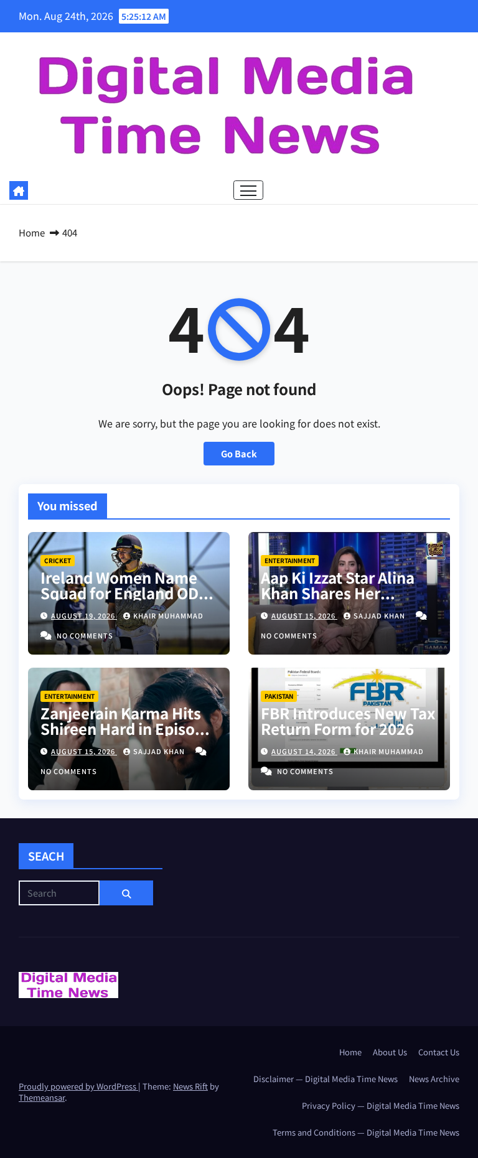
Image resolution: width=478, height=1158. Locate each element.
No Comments (85, 635)
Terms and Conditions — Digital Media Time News (366, 1132)
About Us (390, 1052)
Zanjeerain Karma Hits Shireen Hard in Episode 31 (126, 728)
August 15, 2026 (304, 615)
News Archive (434, 1079)
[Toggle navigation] (248, 190)
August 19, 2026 (84, 615)
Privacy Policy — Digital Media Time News (380, 1105)
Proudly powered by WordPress (78, 1086)
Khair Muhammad (168, 615)
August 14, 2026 (304, 751)
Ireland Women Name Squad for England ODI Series (122, 592)
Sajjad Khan (380, 615)
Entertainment (290, 560)
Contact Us (438, 1052)
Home (32, 232)
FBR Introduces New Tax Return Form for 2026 (348, 720)
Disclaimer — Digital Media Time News (325, 1079)
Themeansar (42, 1097)
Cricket (57, 560)
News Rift (190, 1086)
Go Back (239, 453)
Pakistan (279, 696)
